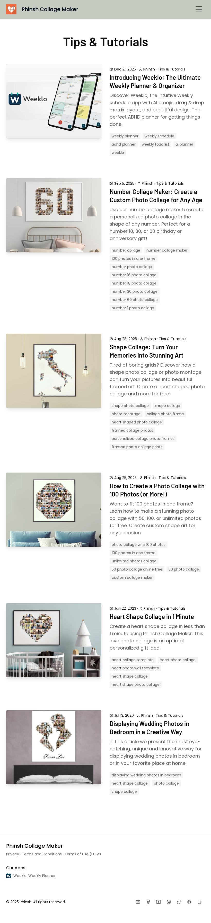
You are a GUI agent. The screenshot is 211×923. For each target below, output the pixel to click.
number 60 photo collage (135, 299)
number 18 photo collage (134, 283)
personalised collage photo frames (143, 438)
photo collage (166, 783)
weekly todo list (155, 144)
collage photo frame (165, 413)
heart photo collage (178, 659)
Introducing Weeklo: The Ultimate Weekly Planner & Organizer (155, 81)
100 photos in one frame (133, 258)
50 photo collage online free (137, 569)
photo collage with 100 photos (138, 544)
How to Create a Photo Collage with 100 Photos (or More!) (157, 490)
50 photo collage (184, 569)
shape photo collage (130, 405)
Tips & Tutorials (171, 69)
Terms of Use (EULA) (83, 854)
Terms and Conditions (42, 854)
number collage (126, 250)
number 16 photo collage (134, 275)
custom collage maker (132, 577)
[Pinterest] (169, 902)
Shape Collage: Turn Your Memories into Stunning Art (146, 351)
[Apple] (200, 902)
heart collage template (133, 659)
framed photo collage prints (137, 446)
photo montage (126, 413)
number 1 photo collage (133, 307)
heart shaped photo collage (137, 422)
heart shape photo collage (136, 684)
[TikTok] (179, 902)
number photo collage (132, 266)
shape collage (167, 405)
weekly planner (125, 136)
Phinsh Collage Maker (34, 845)
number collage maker (167, 250)
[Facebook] (148, 902)
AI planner (184, 144)
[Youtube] (158, 902)
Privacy (12, 854)
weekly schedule (159, 136)
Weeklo (118, 152)
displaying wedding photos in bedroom (146, 775)
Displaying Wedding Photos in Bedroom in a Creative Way (149, 727)
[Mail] (138, 902)
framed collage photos (132, 430)
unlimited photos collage (134, 561)
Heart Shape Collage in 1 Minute (152, 616)
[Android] (189, 902)
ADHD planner (124, 144)
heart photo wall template (135, 668)
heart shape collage (130, 676)
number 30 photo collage (134, 291)
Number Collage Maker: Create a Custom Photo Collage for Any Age (156, 195)
